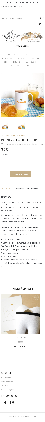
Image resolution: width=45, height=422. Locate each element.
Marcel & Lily (20, 135)
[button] (6, 79)
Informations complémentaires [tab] (26, 188)
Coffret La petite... (21, 337)
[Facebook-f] (5, 402)
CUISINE (12, 135)
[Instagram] (12, 402)
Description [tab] (5, 188)
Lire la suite (20, 346)
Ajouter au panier (21, 174)
